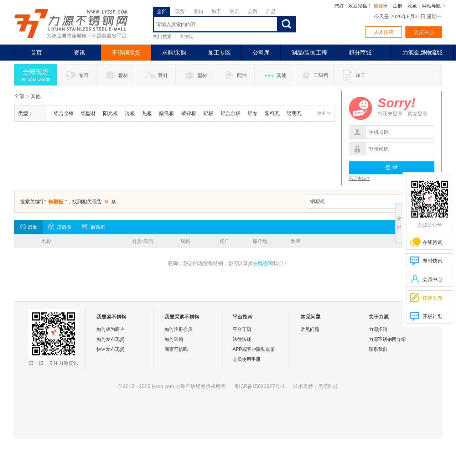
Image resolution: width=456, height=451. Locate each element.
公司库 (261, 53)
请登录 (381, 6)
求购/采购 (174, 53)
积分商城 (360, 53)
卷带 (84, 75)
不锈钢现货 (126, 53)
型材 (202, 75)
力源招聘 (378, 329)
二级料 (321, 75)
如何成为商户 (110, 329)
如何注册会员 (178, 329)
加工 (361, 75)
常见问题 (310, 329)
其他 (281, 75)
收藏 (412, 6)
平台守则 (242, 329)
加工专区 (219, 53)
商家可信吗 (176, 349)
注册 (397, 6)
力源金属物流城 (422, 53)
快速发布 (426, 297)
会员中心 (424, 32)
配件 (242, 75)
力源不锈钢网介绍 (387, 339)
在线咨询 (263, 263)
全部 (19, 96)
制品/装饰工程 (309, 53)
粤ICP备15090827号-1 (259, 386)
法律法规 (242, 339)
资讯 (79, 53)
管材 (163, 75)
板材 (123, 75)
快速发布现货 (110, 349)
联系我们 (378, 349)
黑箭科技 (328, 386)
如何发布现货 (110, 339)
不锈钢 (186, 36)
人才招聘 (384, 32)
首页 (36, 53)
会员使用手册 (246, 359)
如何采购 (174, 339)
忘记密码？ (359, 178)
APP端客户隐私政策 (254, 349)
